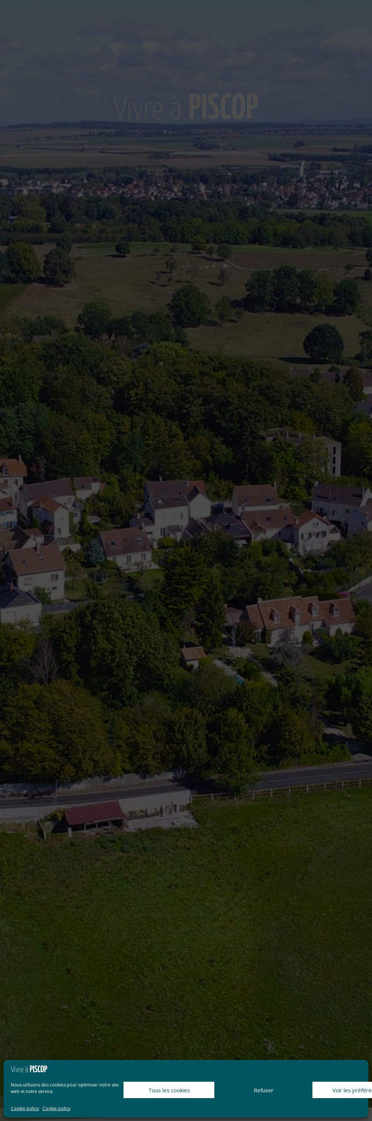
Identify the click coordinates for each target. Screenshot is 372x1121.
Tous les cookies (169, 1090)
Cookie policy (25, 1108)
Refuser (264, 1090)
